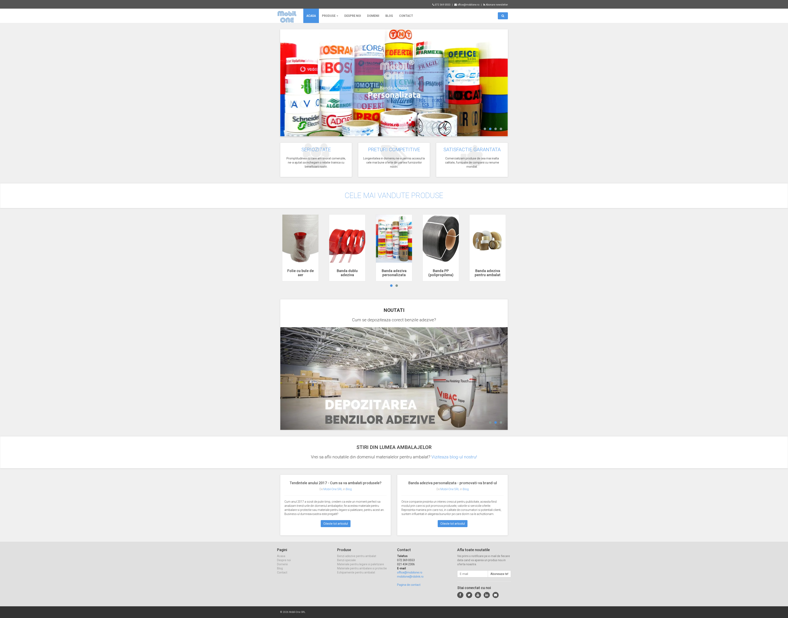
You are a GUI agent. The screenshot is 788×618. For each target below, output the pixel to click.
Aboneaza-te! (499, 574)
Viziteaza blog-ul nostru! (454, 456)
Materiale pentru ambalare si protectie (362, 568)
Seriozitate (316, 149)
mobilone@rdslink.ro (410, 576)
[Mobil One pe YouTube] (478, 595)
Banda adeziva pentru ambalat (488, 273)
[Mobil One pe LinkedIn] (487, 595)
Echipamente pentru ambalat (356, 572)
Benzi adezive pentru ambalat (356, 556)
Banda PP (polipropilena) (441, 273)
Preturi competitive (394, 149)
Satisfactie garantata (472, 149)
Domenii (373, 15)
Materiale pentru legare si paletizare (360, 564)
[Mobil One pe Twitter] (469, 595)
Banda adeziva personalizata (394, 273)
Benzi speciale (346, 560)
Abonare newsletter (496, 4)
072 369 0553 (442, 4)
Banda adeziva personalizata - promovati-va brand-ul (452, 483)
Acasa (311, 15)
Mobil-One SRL (332, 489)
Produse (329, 15)
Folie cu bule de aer (300, 273)
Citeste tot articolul (335, 523)
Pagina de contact (408, 584)
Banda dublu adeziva (347, 273)
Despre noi (352, 15)
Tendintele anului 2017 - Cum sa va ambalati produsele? (335, 483)
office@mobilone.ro (468, 4)
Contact (406, 15)
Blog (389, 15)
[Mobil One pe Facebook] (460, 595)
